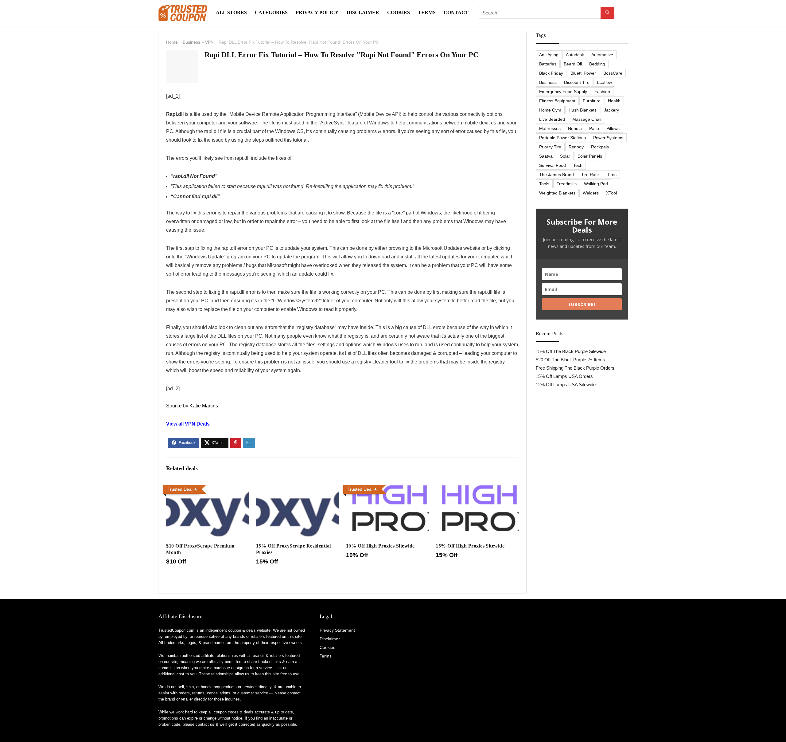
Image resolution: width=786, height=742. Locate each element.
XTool (611, 192)
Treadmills (567, 183)
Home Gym (550, 110)
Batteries (547, 63)
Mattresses (550, 128)
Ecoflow (604, 82)
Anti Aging (548, 54)
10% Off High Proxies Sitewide (380, 545)
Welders (591, 192)
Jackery (611, 110)
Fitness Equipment (557, 100)
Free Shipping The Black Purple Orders (575, 368)
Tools (544, 183)
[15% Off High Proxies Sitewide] (477, 486)
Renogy (576, 146)
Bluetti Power (583, 73)
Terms (427, 12)
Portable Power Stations (562, 137)
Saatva (546, 156)
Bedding (597, 63)
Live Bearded (552, 119)
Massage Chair (587, 119)
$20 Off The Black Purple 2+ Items (570, 359)
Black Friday (551, 73)
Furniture (592, 100)
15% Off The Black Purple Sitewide (571, 351)
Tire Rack (590, 174)
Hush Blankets (583, 110)
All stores (231, 12)
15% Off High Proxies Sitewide (470, 545)
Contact (456, 12)
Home (172, 42)
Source (174, 405)
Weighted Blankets (557, 192)
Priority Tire (550, 146)
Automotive (602, 54)
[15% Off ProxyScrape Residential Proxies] (297, 486)
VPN (209, 42)
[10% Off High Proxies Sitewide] (387, 486)
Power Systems (608, 137)
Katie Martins (203, 405)
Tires (612, 174)
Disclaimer (363, 12)
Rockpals (600, 146)
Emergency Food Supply (563, 91)
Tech (577, 165)
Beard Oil (573, 63)
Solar (565, 156)
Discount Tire (577, 82)
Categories (271, 12)
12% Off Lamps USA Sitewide (566, 384)
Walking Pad (596, 183)
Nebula (575, 128)
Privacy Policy (317, 12)
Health (614, 100)
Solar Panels (590, 156)
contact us (205, 724)
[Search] (607, 13)
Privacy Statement (337, 630)
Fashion (602, 91)
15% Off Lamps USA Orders (564, 376)
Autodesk (575, 54)
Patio (594, 128)
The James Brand (556, 174)
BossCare (612, 73)
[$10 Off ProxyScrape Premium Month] (207, 486)
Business (191, 42)
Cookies (398, 12)
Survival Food (552, 165)
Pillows (613, 128)
